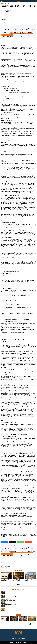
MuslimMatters (7, 11)
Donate (19, 638)
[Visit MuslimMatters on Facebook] (14, 636)
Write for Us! (23, 638)
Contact (16, 638)
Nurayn (4, 19)
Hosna (4, 21)
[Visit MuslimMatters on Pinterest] (18, 636)
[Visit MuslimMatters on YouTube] (23, 636)
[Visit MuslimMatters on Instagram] (21, 636)
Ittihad (4, 22)
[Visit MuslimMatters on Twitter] (16, 636)
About (13, 638)
